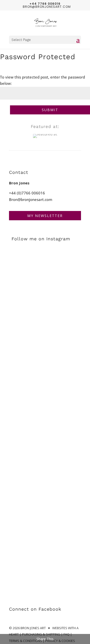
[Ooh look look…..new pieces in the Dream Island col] (45, 485)
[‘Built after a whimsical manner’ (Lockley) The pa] (45, 571)
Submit (50, 109)
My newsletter (45, 215)
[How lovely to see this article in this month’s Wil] (45, 442)
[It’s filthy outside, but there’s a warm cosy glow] (45, 356)
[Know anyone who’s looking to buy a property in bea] (45, 270)
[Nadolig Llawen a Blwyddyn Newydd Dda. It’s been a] (45, 313)
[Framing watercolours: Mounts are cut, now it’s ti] (45, 399)
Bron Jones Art (33, 628)
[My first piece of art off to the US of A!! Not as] (45, 528)
